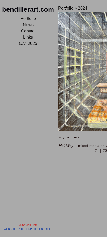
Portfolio (28, 18)
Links (28, 37)
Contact (28, 31)
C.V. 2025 (28, 43)
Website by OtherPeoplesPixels (28, 229)
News (28, 25)
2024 (82, 8)
